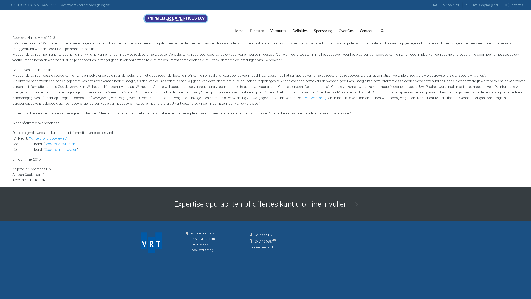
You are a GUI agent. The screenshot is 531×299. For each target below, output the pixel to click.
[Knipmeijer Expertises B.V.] (265, 18)
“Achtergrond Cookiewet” (48, 138)
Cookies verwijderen (60, 144)
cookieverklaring (202, 250)
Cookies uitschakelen (61, 149)
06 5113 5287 (263, 241)
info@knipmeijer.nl (261, 247)
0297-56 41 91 (263, 235)
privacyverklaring (314, 98)
